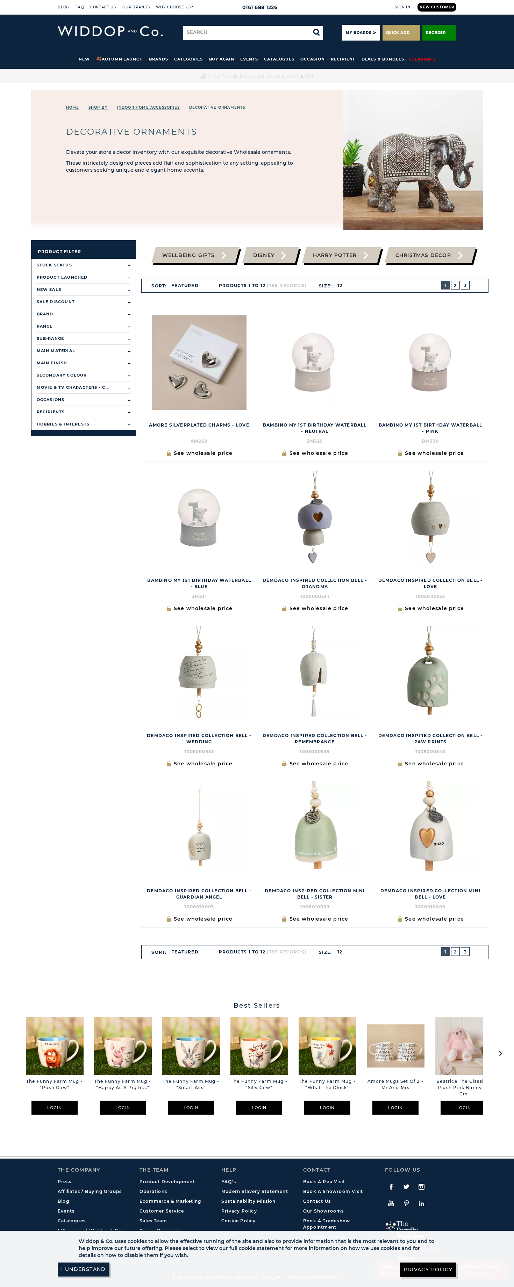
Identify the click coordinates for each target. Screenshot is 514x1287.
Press (64, 1181)
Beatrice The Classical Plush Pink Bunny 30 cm (463, 1087)
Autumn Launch (122, 59)
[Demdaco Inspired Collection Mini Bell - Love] (430, 828)
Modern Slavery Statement (254, 1191)
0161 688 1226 (260, 7)
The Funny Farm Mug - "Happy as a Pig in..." (122, 1084)
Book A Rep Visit (324, 1181)
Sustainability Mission (248, 1201)
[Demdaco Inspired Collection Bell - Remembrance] (314, 673)
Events (249, 59)
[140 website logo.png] (110, 31)
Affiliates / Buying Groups (90, 1191)
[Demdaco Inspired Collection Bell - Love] (430, 518)
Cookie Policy (238, 1220)
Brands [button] (158, 59)
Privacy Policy (239, 1211)
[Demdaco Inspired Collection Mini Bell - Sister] (314, 828)
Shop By (98, 107)
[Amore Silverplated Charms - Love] (199, 363)
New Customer (437, 7)
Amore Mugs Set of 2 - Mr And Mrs (395, 1084)
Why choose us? (174, 7)
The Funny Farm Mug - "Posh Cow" (54, 1084)
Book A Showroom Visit (333, 1191)
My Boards (358, 32)
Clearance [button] (422, 59)
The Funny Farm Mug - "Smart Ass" (191, 1084)
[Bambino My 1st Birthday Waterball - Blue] (199, 518)
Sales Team (153, 1220)
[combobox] (188, 286)
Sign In (403, 7)
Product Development (167, 1181)
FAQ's (228, 1181)
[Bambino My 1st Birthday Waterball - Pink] (430, 363)
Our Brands (136, 7)
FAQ (80, 7)
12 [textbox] (339, 285)
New (84, 59)
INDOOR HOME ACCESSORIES (148, 107)
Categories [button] (188, 59)
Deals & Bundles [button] (383, 59)
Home (72, 107)
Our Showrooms (323, 1211)
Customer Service (162, 1211)
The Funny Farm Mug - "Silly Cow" (259, 1084)
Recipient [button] (343, 59)
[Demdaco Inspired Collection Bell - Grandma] (314, 518)
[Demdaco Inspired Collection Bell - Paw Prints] (430, 673)
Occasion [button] (312, 59)
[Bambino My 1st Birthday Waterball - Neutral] (314, 363)
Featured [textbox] (185, 285)
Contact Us (103, 7)
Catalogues (279, 59)
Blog (63, 7)
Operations (153, 1191)
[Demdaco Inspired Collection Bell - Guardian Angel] (199, 828)
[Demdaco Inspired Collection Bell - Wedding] (199, 673)
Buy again (221, 59)
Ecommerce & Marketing (170, 1201)
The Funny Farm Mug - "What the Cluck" (327, 1084)
